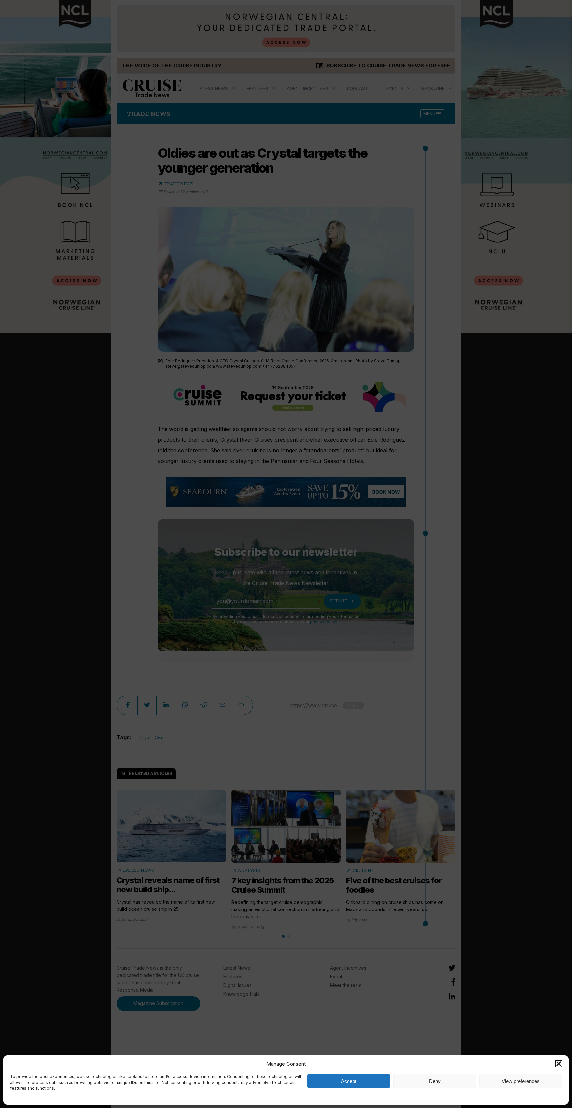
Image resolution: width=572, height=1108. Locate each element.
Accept (348, 1081)
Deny (435, 1081)
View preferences (521, 1081)
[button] (558, 1063)
